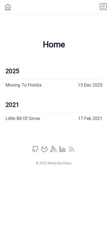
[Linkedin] (63, 151)
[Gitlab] (45, 151)
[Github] (36, 151)
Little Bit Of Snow (23, 118)
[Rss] (71, 151)
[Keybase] (54, 151)
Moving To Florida (24, 85)
